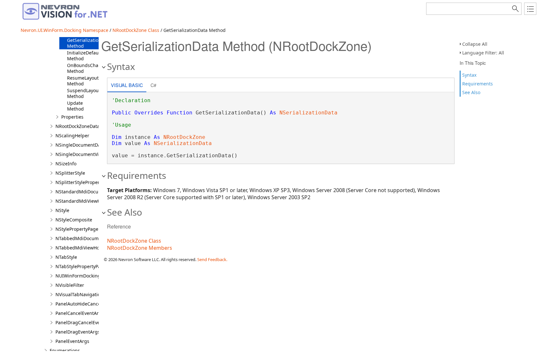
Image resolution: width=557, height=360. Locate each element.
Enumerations (65, 350)
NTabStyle (66, 257)
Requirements (477, 84)
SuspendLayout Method (83, 93)
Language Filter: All (483, 53)
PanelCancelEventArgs (79, 313)
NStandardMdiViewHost (81, 201)
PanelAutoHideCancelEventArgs (89, 304)
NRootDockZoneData (77, 126)
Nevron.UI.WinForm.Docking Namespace (64, 30)
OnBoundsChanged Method (88, 68)
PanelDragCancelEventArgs (84, 322)
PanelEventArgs (72, 341)
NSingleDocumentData (80, 145)
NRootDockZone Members (139, 247)
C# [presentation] (153, 85)
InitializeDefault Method (84, 56)
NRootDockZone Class (135, 30)
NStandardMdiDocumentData (87, 192)
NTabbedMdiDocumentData (85, 238)
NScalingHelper (72, 135)
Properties (72, 117)
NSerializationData (308, 113)
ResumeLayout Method (83, 81)
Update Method (75, 106)
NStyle (62, 210)
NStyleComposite (73, 220)
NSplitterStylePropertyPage (84, 182)
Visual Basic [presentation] (127, 85)
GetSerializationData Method (89, 43)
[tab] (126, 85)
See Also (471, 92)
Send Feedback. (212, 259)
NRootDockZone (184, 137)
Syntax (469, 75)
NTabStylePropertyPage (80, 266)
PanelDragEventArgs (77, 332)
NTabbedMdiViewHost (79, 248)
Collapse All (474, 44)
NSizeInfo (65, 164)
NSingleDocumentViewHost (84, 154)
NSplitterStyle (70, 173)
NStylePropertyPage (76, 229)
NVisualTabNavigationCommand (90, 294)
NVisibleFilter (69, 285)
